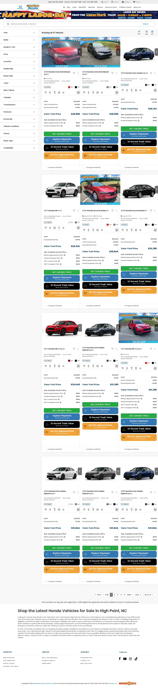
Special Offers (9, 663)
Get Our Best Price (61, 134)
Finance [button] (100, 7)
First (98, 594)
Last (137, 594)
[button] (80, 52)
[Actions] (78, 73)
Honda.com (113, 683)
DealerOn (38, 683)
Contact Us (85, 660)
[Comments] (78, 92)
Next (129, 594)
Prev (106, 594)
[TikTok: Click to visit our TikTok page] (137, 659)
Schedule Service (48, 660)
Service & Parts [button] (111, 7)
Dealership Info (86, 658)
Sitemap (44, 683)
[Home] (64, 7)
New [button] (68, 7)
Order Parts (46, 663)
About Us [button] (137, 7)
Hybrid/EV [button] (82, 7)
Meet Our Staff (86, 663)
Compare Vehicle (55, 167)
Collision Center (125, 7)
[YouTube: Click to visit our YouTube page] (126, 659)
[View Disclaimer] (63, 92)
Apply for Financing (49, 658)
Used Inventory (9, 660)
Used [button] (74, 7)
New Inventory (9, 658)
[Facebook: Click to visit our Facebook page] (121, 659)
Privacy (50, 683)
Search (145, 24)
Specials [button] (91, 7)
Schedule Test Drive (10, 666)
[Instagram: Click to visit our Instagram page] (131, 659)
